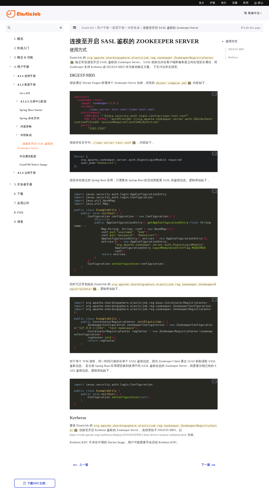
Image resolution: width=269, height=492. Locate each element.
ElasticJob (88, 27)
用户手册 (21, 66)
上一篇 (83, 464)
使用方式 (232, 41)
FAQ (18, 212)
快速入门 (21, 48)
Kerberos (233, 57)
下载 (18, 193)
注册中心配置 (33, 101)
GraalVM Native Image (33, 164)
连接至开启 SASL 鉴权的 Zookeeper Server (35, 146)
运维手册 (27, 172)
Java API (24, 93)
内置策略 (26, 126)
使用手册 (27, 75)
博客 (18, 221)
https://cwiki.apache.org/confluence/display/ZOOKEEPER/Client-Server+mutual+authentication (128, 434)
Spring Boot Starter (30, 110)
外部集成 (26, 135)
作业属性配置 (27, 156)
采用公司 (21, 203)
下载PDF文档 (37, 483)
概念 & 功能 (23, 57)
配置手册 (27, 84)
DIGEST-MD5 (236, 49)
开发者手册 (23, 184)
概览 (18, 38)
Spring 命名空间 (29, 118)
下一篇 (205, 464)
